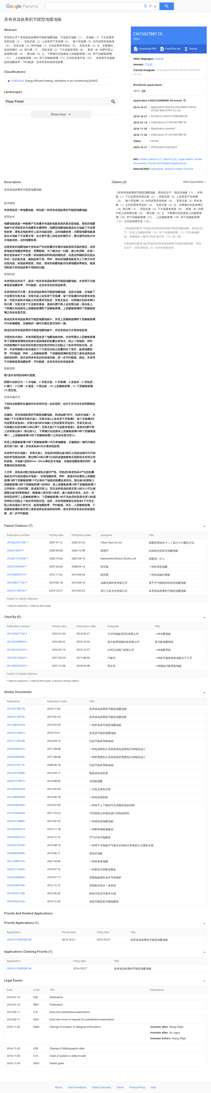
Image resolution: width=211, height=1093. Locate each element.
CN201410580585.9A (19, 939)
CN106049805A (16, 641)
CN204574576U (16, 845)
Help (153, 1087)
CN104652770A (16, 633)
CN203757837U (16, 781)
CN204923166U (16, 901)
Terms (120, 1087)
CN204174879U (16, 590)
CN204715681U (16, 732)
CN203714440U (16, 869)
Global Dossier (173, 168)
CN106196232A (16, 649)
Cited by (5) (170, 159)
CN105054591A (16, 829)
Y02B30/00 (17, 80)
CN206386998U (16, 756)
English (159, 58)
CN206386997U (16, 748)
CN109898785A (16, 797)
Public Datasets (101, 1087)
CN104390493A (16, 789)
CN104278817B (16, 708)
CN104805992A (16, 724)
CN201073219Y (16, 764)
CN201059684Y (16, 566)
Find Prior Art (173, 48)
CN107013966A (16, 657)
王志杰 (149, 64)
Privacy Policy (137, 1087)
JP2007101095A (17, 558)
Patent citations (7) (150, 159)
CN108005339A (16, 665)
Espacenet (157, 168)
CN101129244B (16, 740)
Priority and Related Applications (167, 163)
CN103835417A (16, 574)
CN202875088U (16, 772)
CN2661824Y (14, 550)
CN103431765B (16, 893)
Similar (193, 48)
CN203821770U (16, 582)
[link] (52, 81)
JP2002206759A (17, 542)
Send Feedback (77, 1087)
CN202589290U (16, 885)
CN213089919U (16, 861)
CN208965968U (16, 853)
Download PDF (147, 48)
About (58, 1087)
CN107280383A (16, 813)
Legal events (185, 159)
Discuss (188, 168)
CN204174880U (16, 821)
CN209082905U (16, 805)
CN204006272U (16, 837)
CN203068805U (16, 877)
